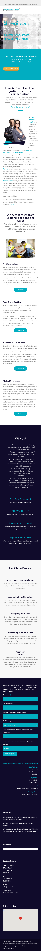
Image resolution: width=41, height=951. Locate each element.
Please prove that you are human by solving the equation (18, 743)
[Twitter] (22, 1)
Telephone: (7, 695)
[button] (20, 918)
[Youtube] (20, 1)
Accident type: (8, 721)
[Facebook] (17, 1)
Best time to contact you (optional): (14, 712)
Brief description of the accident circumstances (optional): (18, 731)
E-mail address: (8, 703)
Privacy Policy (10, 948)
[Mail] (25, 1)
